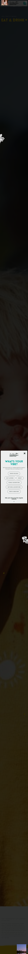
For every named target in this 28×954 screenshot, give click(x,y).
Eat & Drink (10, 478)
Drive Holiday (14, 473)
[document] (14, 477)
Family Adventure (14, 482)
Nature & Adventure (14, 487)
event (20, 478)
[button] (25, 2)
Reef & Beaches (14, 491)
